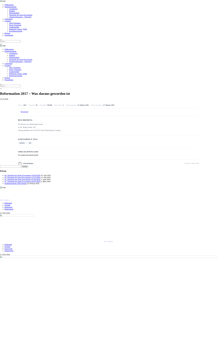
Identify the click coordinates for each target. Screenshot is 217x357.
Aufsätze (8, 21)
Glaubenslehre (14, 27)
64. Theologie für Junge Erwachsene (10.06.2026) (22, 175)
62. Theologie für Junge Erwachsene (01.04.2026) (22, 179)
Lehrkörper (9, 19)
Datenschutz (9, 209)
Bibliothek (8, 203)
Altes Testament (14, 23)
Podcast (7, 33)
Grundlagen (13, 9)
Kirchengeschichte (15, 31)
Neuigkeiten (9, 35)
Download (24, 112)
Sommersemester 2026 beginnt (15, 183)
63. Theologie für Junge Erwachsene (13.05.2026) (22, 177)
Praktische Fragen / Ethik (18, 29)
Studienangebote (10, 7)
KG (30, 143)
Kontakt (7, 205)
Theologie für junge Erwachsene (20, 15)
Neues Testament (15, 25)
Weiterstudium (14, 13)
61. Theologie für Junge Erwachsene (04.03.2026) (22, 181)
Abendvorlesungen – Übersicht (20, 17)
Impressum (8, 207)
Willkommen (9, 5)
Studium (12, 11)
